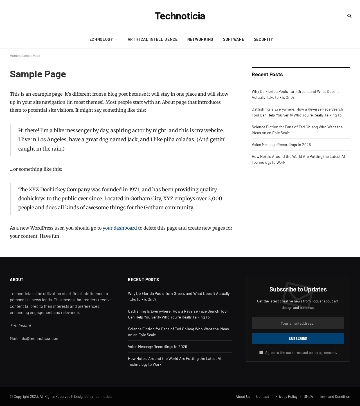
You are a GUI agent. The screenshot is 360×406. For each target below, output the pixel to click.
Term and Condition (334, 396)
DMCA (308, 396)
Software (233, 39)
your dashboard (120, 228)
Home (14, 55)
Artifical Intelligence (153, 39)
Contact (262, 396)
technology (100, 39)
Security (263, 39)
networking (200, 39)
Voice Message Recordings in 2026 (281, 144)
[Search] (349, 15)
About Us (243, 396)
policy (313, 352)
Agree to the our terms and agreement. (300, 352)
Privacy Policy (286, 396)
